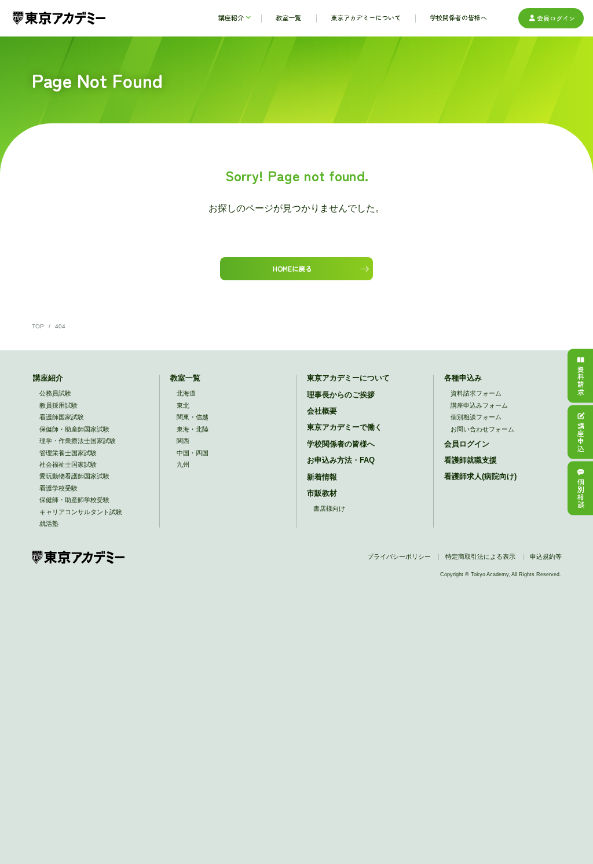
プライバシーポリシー (399, 556)
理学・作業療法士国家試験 (77, 440)
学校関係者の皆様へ (341, 444)
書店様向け (329, 508)
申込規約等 (546, 556)
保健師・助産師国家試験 (74, 429)
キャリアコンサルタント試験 (80, 511)
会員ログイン (556, 18)
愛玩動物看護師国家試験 (74, 476)
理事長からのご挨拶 (341, 395)
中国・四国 (192, 452)
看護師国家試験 (61, 416)
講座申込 (580, 437)
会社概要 (322, 411)
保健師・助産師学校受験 (74, 499)
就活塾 (48, 523)
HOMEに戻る (292, 268)
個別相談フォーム (476, 416)
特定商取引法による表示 (480, 556)
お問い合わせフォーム (482, 429)
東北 (183, 405)
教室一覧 (185, 378)
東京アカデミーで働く (344, 427)
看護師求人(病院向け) (480, 477)
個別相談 (580, 493)
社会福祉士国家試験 (68, 464)
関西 (183, 440)
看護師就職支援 (470, 460)
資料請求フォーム (476, 393)
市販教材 (322, 493)
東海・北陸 (192, 429)
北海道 (186, 393)
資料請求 (580, 381)
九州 (183, 464)
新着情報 (322, 477)
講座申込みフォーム (479, 405)
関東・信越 (192, 416)
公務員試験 (55, 393)
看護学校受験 (58, 488)
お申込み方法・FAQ (341, 460)
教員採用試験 (58, 405)
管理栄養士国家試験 (68, 452)
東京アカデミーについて (348, 378)
